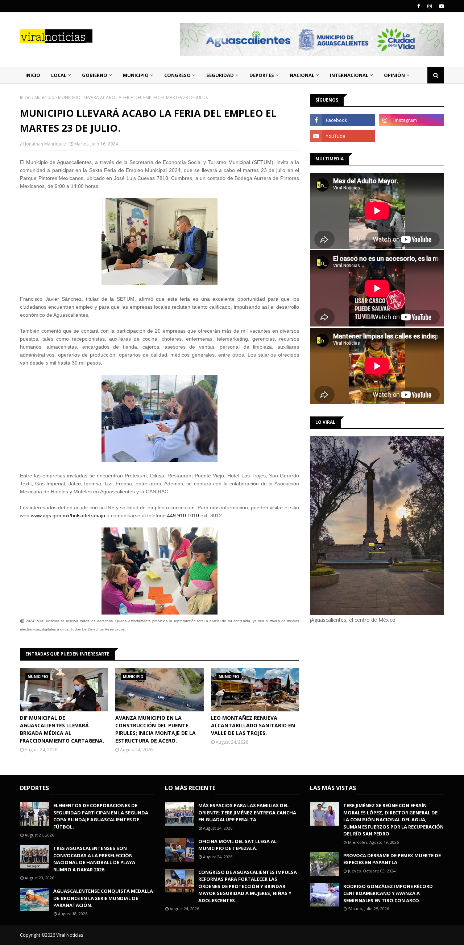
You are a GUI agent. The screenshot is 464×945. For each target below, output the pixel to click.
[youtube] (440, 6)
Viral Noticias (69, 935)
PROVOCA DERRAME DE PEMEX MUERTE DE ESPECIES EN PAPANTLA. (392, 859)
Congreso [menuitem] (177, 75)
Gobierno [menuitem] (94, 75)
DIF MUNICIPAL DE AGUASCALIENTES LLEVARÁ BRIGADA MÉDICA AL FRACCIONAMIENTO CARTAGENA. (62, 729)
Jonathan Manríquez (45, 144)
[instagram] (430, 6)
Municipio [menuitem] (136, 75)
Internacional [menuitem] (349, 75)
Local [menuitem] (58, 75)
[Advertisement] (371, 685)
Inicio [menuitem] (32, 75)
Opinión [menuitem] (394, 75)
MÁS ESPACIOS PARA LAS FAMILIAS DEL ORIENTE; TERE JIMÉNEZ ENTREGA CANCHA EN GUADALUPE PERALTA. (247, 812)
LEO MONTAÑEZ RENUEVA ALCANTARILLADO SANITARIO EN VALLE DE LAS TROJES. (253, 725)
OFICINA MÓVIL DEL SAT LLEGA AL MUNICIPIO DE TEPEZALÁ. (237, 845)
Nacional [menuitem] (302, 75)
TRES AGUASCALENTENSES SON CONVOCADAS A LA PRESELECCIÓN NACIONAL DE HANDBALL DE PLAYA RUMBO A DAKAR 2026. (94, 859)
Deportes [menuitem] (261, 75)
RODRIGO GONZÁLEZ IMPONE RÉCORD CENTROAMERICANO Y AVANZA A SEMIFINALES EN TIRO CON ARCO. (388, 893)
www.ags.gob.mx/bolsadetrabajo (68, 515)
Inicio (25, 97)
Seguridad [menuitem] (220, 75)
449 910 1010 (183, 515)
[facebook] (418, 6)
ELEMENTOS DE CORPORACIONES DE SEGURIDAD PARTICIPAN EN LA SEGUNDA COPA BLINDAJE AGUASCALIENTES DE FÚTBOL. (100, 816)
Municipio (44, 97)
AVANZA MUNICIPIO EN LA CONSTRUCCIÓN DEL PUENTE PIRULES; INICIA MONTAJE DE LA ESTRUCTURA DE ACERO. (155, 729)
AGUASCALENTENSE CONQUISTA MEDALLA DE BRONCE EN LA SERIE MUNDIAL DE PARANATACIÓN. (103, 898)
